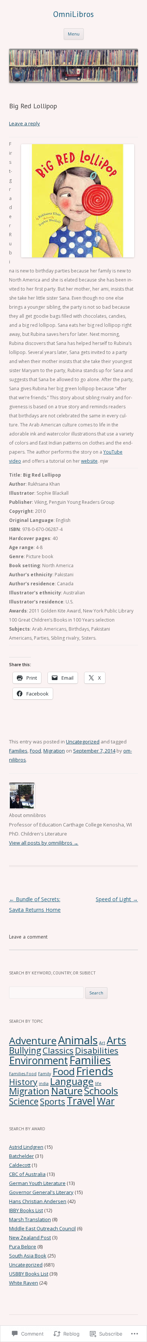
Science (23, 1101)
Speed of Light (117, 899)
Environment (38, 1060)
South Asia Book (27, 1255)
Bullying (25, 1050)
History (23, 1082)
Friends (94, 1070)
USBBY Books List (28, 1273)
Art (102, 1042)
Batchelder (21, 1156)
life (98, 1083)
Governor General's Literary (41, 1192)
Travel (81, 1101)
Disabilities (96, 1050)
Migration (54, 750)
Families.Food (23, 1073)
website (89, 461)
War (106, 1100)
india (44, 1083)
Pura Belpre (22, 1246)
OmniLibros (73, 14)
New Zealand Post (30, 1237)
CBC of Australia (27, 1174)
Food (35, 750)
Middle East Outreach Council (42, 1228)
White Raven (23, 1282)
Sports (52, 1101)
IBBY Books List (26, 1210)
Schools (101, 1090)
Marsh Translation (30, 1219)
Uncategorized (83, 741)
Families (18, 750)
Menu (74, 34)
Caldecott (20, 1165)
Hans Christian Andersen (37, 1201)
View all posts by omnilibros (43, 842)
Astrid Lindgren (26, 1146)
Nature (67, 1090)
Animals (78, 1040)
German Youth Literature (37, 1183)
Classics (58, 1050)
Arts (116, 1040)
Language (71, 1081)
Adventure (33, 1040)
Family (44, 1073)
